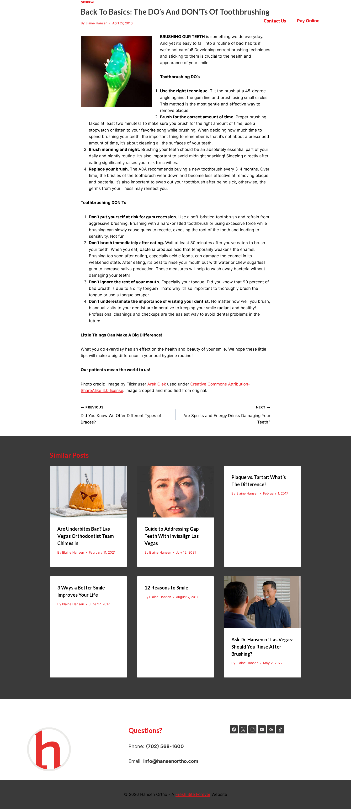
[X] (243, 729)
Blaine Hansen (73, 552)
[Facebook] (234, 729)
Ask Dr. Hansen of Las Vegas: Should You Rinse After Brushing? (262, 647)
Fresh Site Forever (193, 794)
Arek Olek (156, 384)
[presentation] (88, 491)
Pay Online (308, 20)
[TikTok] (280, 729)
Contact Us (275, 20)
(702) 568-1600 (165, 746)
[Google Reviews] (271, 729)
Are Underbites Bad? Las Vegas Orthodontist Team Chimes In (85, 536)
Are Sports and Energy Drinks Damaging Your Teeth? (226, 414)
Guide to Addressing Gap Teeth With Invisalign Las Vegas (171, 536)
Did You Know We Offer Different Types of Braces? (121, 414)
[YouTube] (262, 729)
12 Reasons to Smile (166, 587)
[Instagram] (252, 729)
